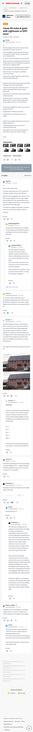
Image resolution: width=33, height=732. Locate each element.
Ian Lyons (7, 319)
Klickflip (7, 40)
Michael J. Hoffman (10, 605)
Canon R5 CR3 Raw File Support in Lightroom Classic (16, 676)
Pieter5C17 (8, 293)
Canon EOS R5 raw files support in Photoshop (15, 684)
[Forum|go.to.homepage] (13, 3)
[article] (16, 200)
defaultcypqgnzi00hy (13, 223)
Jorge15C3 (8, 181)
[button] (3, 4)
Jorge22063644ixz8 (16, 245)
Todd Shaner (8, 459)
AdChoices (7, 730)
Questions (6, 9)
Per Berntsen (8, 483)
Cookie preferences (8, 724)
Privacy (23, 721)
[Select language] (21, 3)
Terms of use (17, 721)
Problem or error (7, 155)
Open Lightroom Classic (23, 16)
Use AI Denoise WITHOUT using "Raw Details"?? (15, 692)
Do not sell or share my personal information (13, 727)
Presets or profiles (17, 155)
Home (5, 7)
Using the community (8, 721)
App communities (13, 7)
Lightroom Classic (23, 7)
